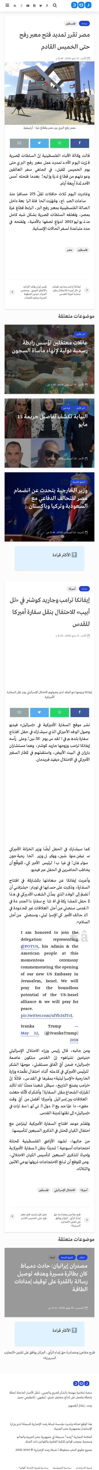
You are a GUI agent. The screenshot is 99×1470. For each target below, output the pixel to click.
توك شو (66, 408)
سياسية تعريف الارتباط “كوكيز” (33, 1468)
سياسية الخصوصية (62, 1468)
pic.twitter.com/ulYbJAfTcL (47, 1015)
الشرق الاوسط (79, 482)
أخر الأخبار (80, 334)
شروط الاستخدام (84, 1468)
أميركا (72, 589)
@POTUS (29, 946)
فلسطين (71, 24)
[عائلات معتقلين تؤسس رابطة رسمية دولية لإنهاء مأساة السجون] (49, 359)
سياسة (84, 23)
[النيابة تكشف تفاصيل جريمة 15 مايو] (49, 433)
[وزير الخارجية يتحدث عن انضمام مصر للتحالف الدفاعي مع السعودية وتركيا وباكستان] (49, 506)
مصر (69, 250)
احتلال (82, 1257)
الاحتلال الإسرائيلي (64, 1190)
